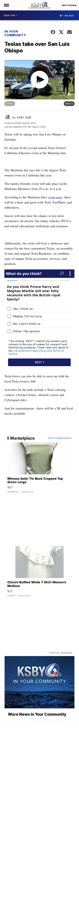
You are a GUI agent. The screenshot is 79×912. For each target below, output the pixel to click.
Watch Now (68, 5)
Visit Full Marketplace (60, 438)
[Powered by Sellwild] (66, 653)
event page (55, 197)
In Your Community (15, 33)
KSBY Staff (24, 117)
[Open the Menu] (6, 5)
